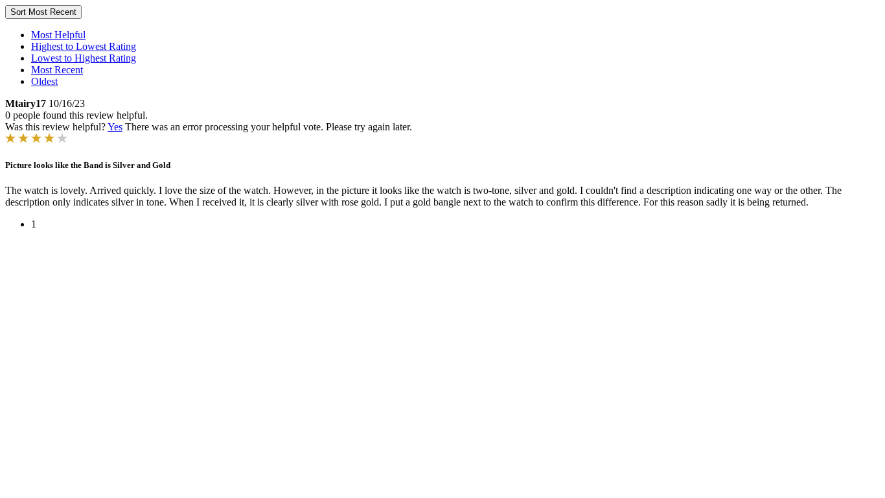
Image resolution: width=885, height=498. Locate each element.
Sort (43, 12)
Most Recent (57, 69)
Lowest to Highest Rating (83, 58)
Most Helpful (58, 34)
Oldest (44, 81)
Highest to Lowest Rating (83, 46)
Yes (115, 126)
